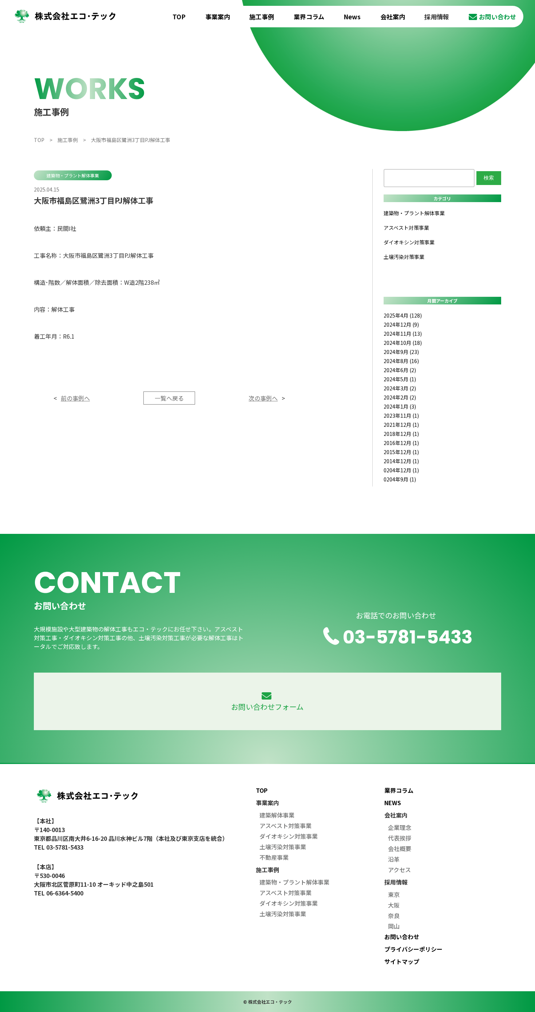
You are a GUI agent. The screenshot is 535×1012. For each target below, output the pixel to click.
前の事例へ (75, 398)
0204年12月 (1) (401, 470)
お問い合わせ (497, 16)
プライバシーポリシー (413, 949)
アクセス (399, 869)
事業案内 (217, 16)
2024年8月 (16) (401, 361)
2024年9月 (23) (401, 351)
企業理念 (399, 827)
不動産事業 (274, 857)
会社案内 (392, 16)
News (352, 16)
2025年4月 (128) (403, 315)
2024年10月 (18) (403, 342)
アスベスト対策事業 (406, 227)
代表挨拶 (399, 838)
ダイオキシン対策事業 (409, 242)
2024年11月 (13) (403, 333)
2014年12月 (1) (401, 461)
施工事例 (261, 16)
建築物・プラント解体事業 (73, 175)
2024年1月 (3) (400, 406)
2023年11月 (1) (401, 415)
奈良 (394, 915)
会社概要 (399, 848)
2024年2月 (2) (400, 397)
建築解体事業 (276, 815)
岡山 (394, 926)
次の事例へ (263, 398)
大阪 (394, 905)
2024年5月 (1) (400, 379)
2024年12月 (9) (401, 324)
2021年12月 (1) (401, 424)
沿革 (394, 859)
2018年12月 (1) (401, 433)
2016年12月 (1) (401, 442)
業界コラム (309, 16)
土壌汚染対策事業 (404, 256)
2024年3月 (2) (400, 388)
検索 (489, 178)
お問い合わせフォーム (267, 706)
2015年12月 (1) (401, 452)
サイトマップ (401, 961)
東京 (394, 894)
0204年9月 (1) (400, 479)
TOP (179, 16)
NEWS (392, 802)
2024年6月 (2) (400, 370)
